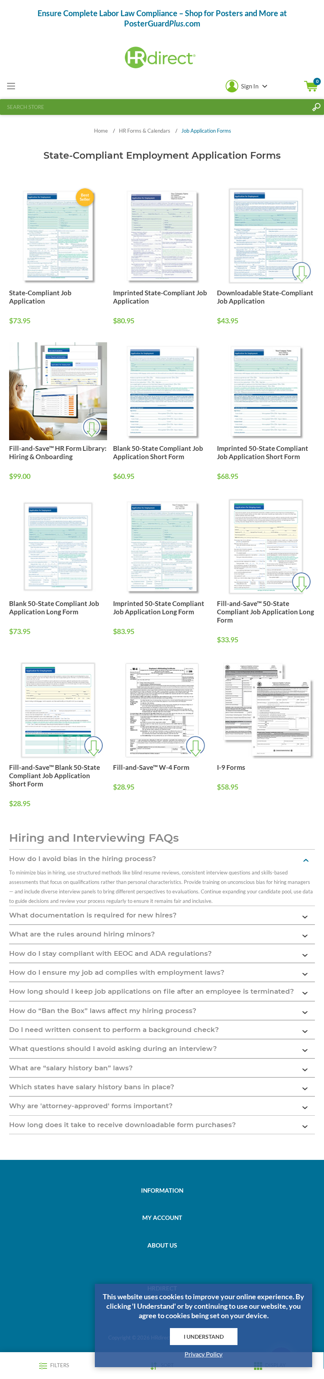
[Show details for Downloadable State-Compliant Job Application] (266, 236)
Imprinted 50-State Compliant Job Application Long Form (158, 607)
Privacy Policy (203, 1354)
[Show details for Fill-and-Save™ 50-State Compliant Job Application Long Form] (266, 547)
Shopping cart (311, 86)
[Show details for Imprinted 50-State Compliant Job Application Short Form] (266, 391)
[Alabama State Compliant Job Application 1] (58, 236)
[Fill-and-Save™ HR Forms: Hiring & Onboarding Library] (58, 391)
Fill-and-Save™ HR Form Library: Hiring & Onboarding (58, 452)
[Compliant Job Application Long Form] (58, 547)
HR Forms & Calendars (144, 131)
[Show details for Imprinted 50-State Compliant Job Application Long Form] (162, 547)
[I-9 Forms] (266, 710)
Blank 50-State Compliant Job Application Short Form (158, 452)
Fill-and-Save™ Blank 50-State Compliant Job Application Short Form (54, 775)
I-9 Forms (231, 767)
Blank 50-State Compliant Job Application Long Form (54, 607)
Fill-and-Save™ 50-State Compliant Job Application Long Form (265, 611)
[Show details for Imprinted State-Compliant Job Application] (162, 236)
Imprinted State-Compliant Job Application (160, 297)
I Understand (204, 1336)
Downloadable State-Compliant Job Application (265, 297)
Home (101, 131)
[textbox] (154, 107)
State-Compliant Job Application (40, 297)
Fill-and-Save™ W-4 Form (151, 767)
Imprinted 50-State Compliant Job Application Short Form (262, 452)
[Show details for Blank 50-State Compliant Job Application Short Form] (162, 391)
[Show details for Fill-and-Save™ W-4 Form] (162, 710)
